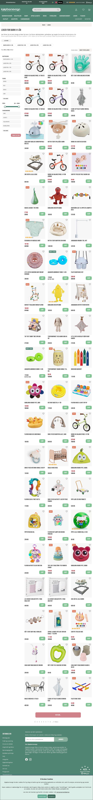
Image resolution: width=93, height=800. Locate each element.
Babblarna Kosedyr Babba (55, 208)
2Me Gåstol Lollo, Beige (31, 174)
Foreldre (53, 16)
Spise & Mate (35, 16)
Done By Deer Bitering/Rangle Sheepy (35, 468)
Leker (75, 16)
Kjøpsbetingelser (8, 762)
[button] (79, 2)
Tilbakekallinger (7, 775)
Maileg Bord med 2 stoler (31, 699)
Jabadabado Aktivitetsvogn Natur (80, 305)
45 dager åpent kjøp (43, 2)
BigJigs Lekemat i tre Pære (32, 208)
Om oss (5, 769)
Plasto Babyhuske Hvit (77, 272)
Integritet (5, 759)
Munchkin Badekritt (76, 369)
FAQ (4, 756)
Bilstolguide (6, 738)
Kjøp (42, 245)
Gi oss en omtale (8, 744)
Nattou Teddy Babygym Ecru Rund (57, 241)
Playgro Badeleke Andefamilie (33, 434)
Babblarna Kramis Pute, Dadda (79, 468)
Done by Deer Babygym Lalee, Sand (57, 434)
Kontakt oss (6, 765)
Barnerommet (64, 16)
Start (43, 25)
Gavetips (14, 19)
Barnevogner (7, 16)
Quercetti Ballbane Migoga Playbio (34, 305)
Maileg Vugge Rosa (53, 468)
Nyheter (87, 19)
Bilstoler (17, 16)
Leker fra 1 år (21, 45)
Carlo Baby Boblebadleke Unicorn (34, 665)
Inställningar (42, 796)
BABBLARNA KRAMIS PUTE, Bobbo (79, 566)
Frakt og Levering (8, 741)
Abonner (61, 739)
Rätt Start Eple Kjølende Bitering (57, 665)
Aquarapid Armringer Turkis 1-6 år (57, 272)
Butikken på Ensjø (8, 753)
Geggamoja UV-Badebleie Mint (32, 241)
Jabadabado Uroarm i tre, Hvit (79, 241)
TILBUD (82, 16)
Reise (44, 16)
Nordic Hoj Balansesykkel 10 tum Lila (58, 109)
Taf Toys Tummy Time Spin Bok (33, 336)
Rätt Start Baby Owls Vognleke (33, 632)
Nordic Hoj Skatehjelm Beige (78, 142)
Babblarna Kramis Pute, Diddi (32, 403)
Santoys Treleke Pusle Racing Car (80, 174)
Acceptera (51, 796)
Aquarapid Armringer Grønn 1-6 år (34, 369)
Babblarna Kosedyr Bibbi (54, 305)
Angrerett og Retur (8, 747)
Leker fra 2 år (34, 45)
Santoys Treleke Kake (77, 632)
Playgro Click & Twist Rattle (32, 499)
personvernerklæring (62, 792)
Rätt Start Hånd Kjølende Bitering (80, 76)
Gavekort (78, 19)
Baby (26, 16)
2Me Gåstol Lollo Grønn (77, 599)
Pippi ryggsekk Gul (29, 532)
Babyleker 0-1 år (8, 45)
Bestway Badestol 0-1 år (54, 403)
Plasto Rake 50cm (76, 699)
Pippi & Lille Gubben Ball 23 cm (79, 532)
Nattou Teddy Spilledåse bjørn (56, 142)
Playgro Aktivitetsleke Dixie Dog (33, 566)
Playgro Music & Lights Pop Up (79, 403)
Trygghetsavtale (10, 2)
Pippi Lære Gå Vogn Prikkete (78, 499)
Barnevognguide (8, 750)
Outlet (5, 19)
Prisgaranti (6, 772)
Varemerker (25, 19)
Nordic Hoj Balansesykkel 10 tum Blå (35, 109)
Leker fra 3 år (47, 45)
